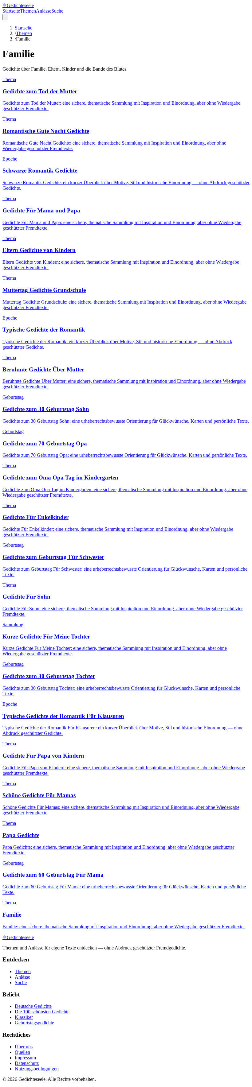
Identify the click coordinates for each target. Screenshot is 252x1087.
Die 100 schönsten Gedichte (42, 1011)
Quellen (22, 1052)
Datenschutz (27, 1063)
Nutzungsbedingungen (37, 1068)
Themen (28, 11)
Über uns (24, 1046)
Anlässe (43, 11)
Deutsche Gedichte (33, 1006)
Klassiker (24, 1017)
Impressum (25, 1057)
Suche (57, 11)
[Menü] (4, 17)
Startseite (11, 11)
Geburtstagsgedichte (34, 1022)
